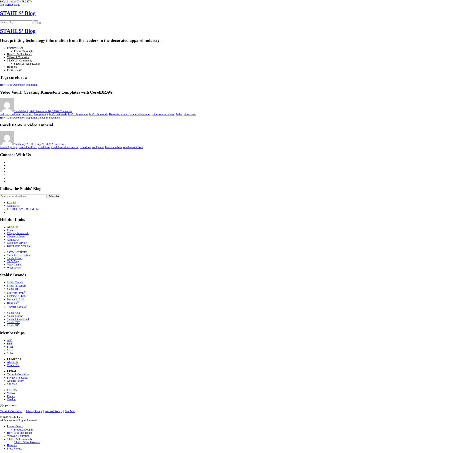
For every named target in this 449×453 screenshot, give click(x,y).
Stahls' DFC (14, 288)
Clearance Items (16, 236)
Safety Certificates (17, 251)
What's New (14, 267)
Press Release (14, 69)
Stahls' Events (14, 258)
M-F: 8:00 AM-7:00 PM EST (23, 208)
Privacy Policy (34, 411)
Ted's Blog (13, 261)
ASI (9, 340)
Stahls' (17, 111)
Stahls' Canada (15, 282)
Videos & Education (18, 57)
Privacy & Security (17, 377)
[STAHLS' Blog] (10, 4)
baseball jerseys (8, 147)
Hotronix (12, 66)
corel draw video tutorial (64, 147)
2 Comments (65, 111)
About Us (12, 226)
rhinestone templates (163, 114)
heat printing (41, 114)
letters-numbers (113, 147)
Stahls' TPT (13, 322)
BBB (10, 343)
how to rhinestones (140, 114)
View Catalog (14, 264)
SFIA (10, 353)
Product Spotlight (23, 51)
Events (11, 396)
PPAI (10, 346)
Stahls (179, 114)
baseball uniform (28, 147)
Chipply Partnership (18, 233)
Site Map (12, 383)
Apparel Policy (15, 380)
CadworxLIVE (16, 292)
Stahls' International (18, 319)
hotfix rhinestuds (98, 114)
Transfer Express (17, 306)
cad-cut (4, 114)
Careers (11, 230)
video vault (190, 114)
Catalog (11, 399)
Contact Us (13, 205)
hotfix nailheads (58, 114)
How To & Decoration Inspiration (19, 84)
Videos (11, 393)
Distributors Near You (19, 245)
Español (11, 202)
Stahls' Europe (15, 315)
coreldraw (14, 114)
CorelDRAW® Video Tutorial (26, 125)
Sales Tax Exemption (19, 255)
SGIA (10, 349)
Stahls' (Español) (16, 285)
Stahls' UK (13, 325)
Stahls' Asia (13, 312)
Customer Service (17, 242)
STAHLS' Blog (18, 13)
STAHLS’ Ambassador (27, 63)
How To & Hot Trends (19, 54)
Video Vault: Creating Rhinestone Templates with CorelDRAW (56, 92)
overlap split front (133, 147)
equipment (98, 147)
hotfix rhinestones (78, 114)
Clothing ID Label (17, 295)
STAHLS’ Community (19, 60)
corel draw (44, 147)
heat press (27, 114)
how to (124, 114)
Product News (15, 47)
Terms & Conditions (18, 374)
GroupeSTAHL (16, 299)
